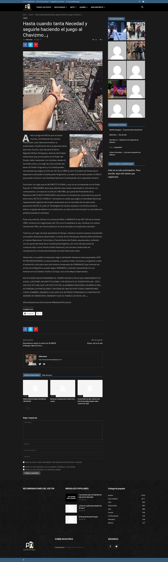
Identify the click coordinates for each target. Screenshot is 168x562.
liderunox (29, 39)
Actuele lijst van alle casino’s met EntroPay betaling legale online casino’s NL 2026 (89, 401)
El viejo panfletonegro (73, 1)
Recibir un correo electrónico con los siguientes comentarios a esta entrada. (50, 467)
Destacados (59, 7)
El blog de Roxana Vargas (88, 517)
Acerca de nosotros (42, 1)
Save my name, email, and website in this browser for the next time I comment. (53, 462)
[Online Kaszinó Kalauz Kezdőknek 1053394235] (35, 388)
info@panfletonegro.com (74, 547)
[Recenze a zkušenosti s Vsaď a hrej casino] (62, 388)
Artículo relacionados (32, 375)
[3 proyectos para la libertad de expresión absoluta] (71, 498)
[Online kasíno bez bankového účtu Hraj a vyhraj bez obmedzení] (117, 89)
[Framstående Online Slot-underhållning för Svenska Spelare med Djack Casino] (136, 89)
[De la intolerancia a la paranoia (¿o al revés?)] (136, 50)
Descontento (97, 7)
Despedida (118, 147)
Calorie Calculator (115, 152)
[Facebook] (139, 1)
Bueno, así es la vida (95, 343)
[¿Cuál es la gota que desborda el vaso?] (71, 509)
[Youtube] (45, 364)
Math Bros (112, 135)
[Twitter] (143, 1)
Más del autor (47, 375)
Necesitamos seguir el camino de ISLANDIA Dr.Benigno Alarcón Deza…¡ (39, 344)
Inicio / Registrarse (28, 1)
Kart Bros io (113, 140)
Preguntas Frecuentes (57, 1)
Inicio (24, 15)
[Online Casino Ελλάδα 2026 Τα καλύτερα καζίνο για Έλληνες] (117, 50)
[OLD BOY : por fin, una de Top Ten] (117, 108)
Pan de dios (123, 135)
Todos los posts (43, 7)
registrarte (113, 177)
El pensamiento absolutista (132, 130)
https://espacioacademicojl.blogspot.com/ (50, 359)
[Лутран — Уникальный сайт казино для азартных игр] (136, 108)
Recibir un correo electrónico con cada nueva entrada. (43, 469)
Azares (83, 7)
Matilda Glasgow (115, 130)
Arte (72, 7)
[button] (142, 7)
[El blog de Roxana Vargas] (71, 520)
